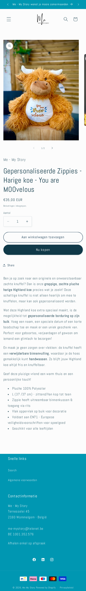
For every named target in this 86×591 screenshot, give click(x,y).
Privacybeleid (66, 587)
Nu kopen (43, 250)
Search (12, 470)
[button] (9, 19)
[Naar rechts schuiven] (52, 148)
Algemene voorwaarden (22, 480)
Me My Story (28, 587)
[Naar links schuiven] (33, 148)
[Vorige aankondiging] (7, 4)
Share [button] (11, 265)
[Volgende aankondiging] (78, 4)
